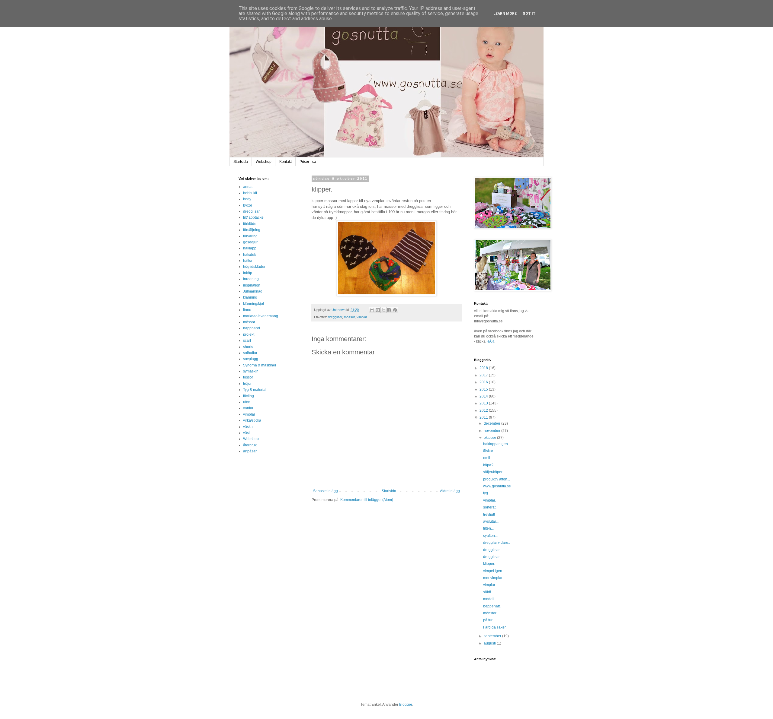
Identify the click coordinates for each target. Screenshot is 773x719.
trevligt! (489, 514)
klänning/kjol (253, 304)
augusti (490, 643)
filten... (488, 528)
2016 (484, 382)
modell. (489, 599)
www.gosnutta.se (497, 486)
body (247, 199)
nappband (251, 328)
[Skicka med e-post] (372, 310)
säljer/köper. (493, 472)
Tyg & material (254, 390)
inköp (247, 273)
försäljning (251, 230)
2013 (484, 403)
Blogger (405, 704)
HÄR (490, 341)
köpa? (488, 465)
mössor (349, 317)
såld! (487, 592)
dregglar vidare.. (496, 542)
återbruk (250, 445)
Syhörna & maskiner (259, 365)
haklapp (249, 248)
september (493, 636)
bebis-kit (250, 193)
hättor (247, 260)
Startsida (240, 162)
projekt (248, 334)
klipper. (489, 564)
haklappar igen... (497, 444)
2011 (484, 417)
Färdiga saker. (494, 627)
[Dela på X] (383, 310)
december (492, 423)
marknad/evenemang (260, 316)
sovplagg (250, 359)
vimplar (362, 317)
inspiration (251, 285)
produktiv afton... (496, 479)
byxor (247, 205)
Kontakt (285, 162)
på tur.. (488, 620)
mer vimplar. (493, 578)
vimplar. (489, 500)
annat (247, 187)
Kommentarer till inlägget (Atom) (366, 500)
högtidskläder (254, 266)
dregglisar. (491, 557)
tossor (248, 377)
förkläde (249, 224)
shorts (248, 347)
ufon (246, 402)
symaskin (250, 371)
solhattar (250, 353)
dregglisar (335, 317)
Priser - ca (308, 162)
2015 (484, 389)
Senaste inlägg (325, 491)
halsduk (249, 254)
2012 (484, 410)
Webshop (263, 162)
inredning (251, 279)
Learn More (505, 13)
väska (248, 427)
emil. (487, 458)
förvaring (250, 236)
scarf (247, 340)
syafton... (490, 536)
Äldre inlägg (450, 491)
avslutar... (491, 521)
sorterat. (489, 507)
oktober (490, 438)
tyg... (487, 493)
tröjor (247, 384)
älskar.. (489, 451)
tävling (248, 396)
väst (246, 433)
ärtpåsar (250, 451)
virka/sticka (252, 420)
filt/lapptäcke (253, 217)
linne (247, 310)
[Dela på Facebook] (389, 310)
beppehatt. (492, 606)
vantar (248, 408)
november (492, 431)
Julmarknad (252, 291)
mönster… (491, 613)
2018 (484, 368)
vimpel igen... (494, 571)
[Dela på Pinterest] (395, 310)
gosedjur (250, 242)
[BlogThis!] (378, 310)
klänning (250, 297)
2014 (484, 396)
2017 (484, 375)
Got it (529, 13)
